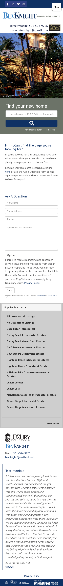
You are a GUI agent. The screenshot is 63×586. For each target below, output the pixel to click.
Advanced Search (33, 129)
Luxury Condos (15, 382)
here (7, 171)
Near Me (51, 129)
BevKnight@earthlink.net (19, 457)
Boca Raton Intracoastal (21, 328)
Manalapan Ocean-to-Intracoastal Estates (31, 394)
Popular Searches (14, 307)
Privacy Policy (31, 283)
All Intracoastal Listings (21, 316)
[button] (31, 123)
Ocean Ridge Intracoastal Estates (26, 401)
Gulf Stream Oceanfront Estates (25, 353)
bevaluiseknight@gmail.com (29, 30)
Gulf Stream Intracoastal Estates (26, 347)
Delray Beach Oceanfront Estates (26, 341)
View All (9, 566)
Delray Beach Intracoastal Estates (26, 335)
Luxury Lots (13, 388)
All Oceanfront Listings (20, 322)
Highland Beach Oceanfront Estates (28, 366)
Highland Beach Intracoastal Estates (28, 360)
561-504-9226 (38, 26)
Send (9, 290)
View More (53, 423)
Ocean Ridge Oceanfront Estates (26, 407)
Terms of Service (52, 295)
